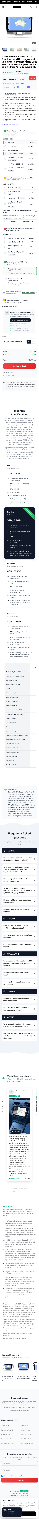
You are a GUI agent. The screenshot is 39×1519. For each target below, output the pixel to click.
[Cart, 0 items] (36, 7)
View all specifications (9, 124)
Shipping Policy (25, 1430)
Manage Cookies (26, 1434)
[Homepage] (19, 7)
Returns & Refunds (7, 1430)
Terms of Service (20, 1338)
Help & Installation (26, 1439)
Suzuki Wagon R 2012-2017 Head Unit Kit (7, 1378)
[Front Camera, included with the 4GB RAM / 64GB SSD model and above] (20, 192)
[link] (16, 72)
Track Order (5, 1425)
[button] (19, 27)
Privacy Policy (8, 1338)
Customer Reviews (27, 1443)
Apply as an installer (28, 292)
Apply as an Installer (7, 1443)
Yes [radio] (33, 342)
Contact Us (24, 1425)
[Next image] (34, 27)
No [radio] (29, 342)
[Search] (31, 7)
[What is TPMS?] (36, 212)
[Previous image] (4, 27)
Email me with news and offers (14, 1476)
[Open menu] (3, 7)
